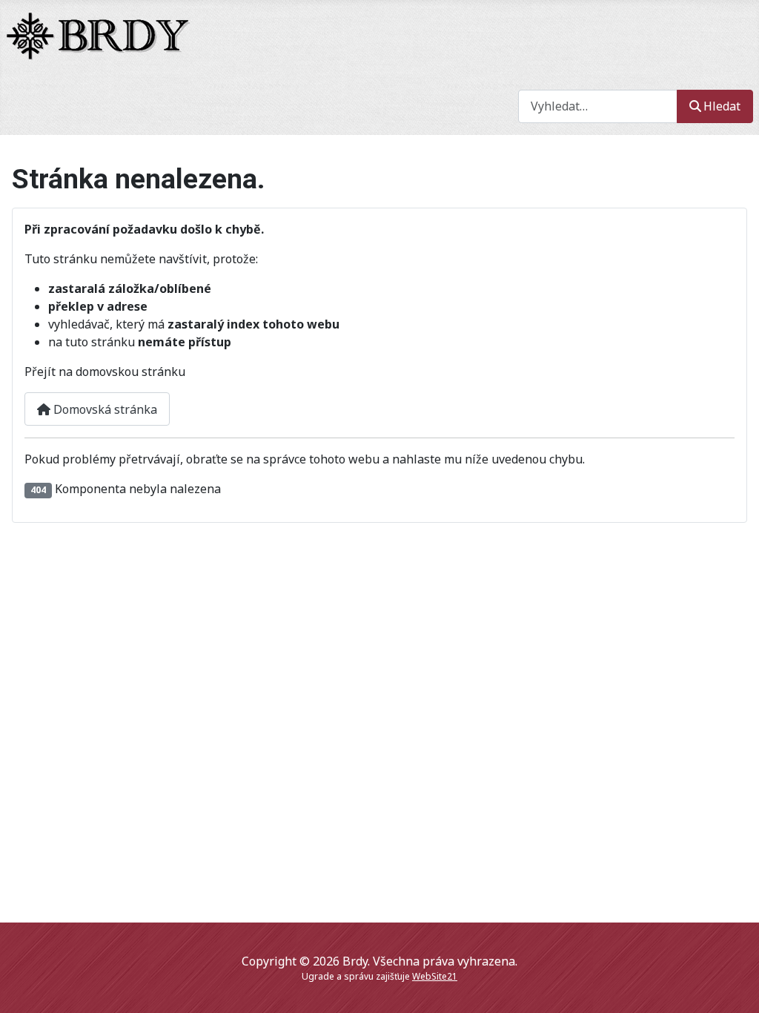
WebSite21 (434, 976)
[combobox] (597, 106)
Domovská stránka (103, 409)
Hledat (721, 106)
